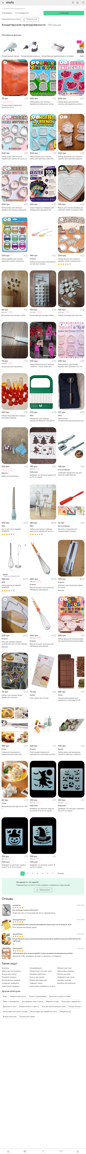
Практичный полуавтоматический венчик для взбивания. (71, 420)
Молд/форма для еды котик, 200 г (15, 807)
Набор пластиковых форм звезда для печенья (12, 696)
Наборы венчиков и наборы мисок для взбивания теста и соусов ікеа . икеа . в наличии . (42, 530)
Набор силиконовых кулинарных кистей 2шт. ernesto (43, 263)
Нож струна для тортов (39, 698)
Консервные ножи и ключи (32, 1001)
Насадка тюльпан (64, 980)
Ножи (5, 996)
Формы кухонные (9, 1017)
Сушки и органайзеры (37, 996)
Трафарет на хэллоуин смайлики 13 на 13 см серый (71, 810)
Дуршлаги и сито (9, 1007)
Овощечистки (65, 1012)
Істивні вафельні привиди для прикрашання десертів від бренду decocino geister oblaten (43, 209)
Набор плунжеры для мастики (70, 315)
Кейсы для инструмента (11, 971)
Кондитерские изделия (11, 980)
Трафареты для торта (65, 977)
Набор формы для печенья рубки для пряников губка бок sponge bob (42, 158)
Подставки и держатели (71, 1001)
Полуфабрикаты (36, 968)
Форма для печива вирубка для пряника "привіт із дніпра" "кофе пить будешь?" (71, 209)
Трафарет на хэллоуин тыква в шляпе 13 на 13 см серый (14, 866)
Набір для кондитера (10, 476)
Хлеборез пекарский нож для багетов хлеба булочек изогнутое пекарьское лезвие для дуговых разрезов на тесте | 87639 (71, 474)
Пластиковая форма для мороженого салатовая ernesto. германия (42, 753)
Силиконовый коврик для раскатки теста (12, 106)
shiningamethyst (19, 920)
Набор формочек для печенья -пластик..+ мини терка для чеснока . (42, 365)
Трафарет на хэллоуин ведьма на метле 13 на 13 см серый (42, 810)
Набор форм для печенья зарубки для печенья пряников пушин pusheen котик (14, 209)
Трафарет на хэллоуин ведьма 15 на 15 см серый (43, 476)
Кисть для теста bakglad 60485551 (11, 530)
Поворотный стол (64, 968)
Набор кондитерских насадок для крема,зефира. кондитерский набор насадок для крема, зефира (13, 417)
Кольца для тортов (9, 974)
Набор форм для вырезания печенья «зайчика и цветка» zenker (69, 753)
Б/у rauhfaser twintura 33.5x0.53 (25, 910)
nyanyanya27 (17, 949)
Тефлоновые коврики (65, 971)
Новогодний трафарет (11, 986)
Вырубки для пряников (66, 983)
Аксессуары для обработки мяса (43, 1012)
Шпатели (5, 968)
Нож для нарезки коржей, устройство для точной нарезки (14, 643)
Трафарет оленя (36, 983)
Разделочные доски (18, 996)
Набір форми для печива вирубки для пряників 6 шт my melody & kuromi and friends (70, 365)
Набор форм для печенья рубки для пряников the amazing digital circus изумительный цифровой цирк (71, 640)
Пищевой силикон (9, 977)
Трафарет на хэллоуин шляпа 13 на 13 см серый (42, 866)
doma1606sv (18, 934)
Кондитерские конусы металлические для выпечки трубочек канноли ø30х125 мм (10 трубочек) (47, 940)
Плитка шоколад (63, 974)
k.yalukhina (17, 905)
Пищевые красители (38, 974)
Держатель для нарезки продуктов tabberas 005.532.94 (42, 420)
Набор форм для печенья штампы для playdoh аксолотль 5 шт (71, 103)
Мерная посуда (52, 1001)
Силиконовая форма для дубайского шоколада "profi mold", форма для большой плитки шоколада (69, 699)
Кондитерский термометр (12, 367)
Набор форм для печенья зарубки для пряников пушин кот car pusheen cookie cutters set (15, 158)
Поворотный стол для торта (41, 971)
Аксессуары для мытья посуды (15, 1012)
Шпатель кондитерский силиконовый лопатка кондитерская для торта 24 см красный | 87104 (70, 530)
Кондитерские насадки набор (14, 315)
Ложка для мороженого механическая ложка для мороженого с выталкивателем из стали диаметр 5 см (14, 753)
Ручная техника (75, 1007)
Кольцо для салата (37, 977)
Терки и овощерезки (11, 1001)
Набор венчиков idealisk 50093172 (11, 586)
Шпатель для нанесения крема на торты (70, 586)
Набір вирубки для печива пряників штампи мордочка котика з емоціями (13, 260)
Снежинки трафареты (10, 983)
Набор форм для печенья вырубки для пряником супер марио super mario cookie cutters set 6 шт (41, 103)
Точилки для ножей (27, 1017)
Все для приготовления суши (54, 1007)
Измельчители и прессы (29, 1007)
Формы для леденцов (38, 980)
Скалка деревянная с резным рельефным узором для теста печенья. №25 (42, 925)
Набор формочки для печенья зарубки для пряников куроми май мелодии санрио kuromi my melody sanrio (71, 158)
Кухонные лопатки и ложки (59, 996)
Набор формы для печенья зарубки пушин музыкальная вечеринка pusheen (69, 260)
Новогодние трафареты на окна (42, 986)
